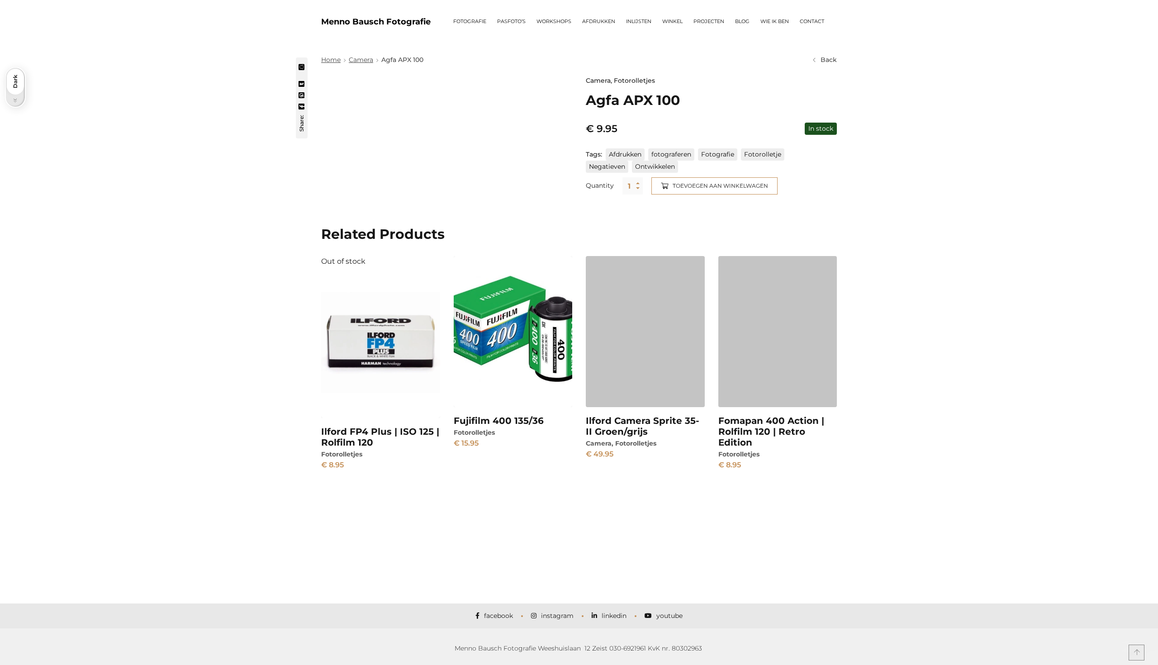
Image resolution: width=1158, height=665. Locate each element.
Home (331, 60)
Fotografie (717, 154)
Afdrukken (625, 154)
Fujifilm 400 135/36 (499, 420)
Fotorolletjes (634, 80)
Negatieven (607, 166)
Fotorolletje (762, 154)
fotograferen (671, 154)
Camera (361, 60)
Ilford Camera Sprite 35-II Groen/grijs (642, 426)
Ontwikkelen (655, 166)
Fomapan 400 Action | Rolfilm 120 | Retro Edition (771, 431)
